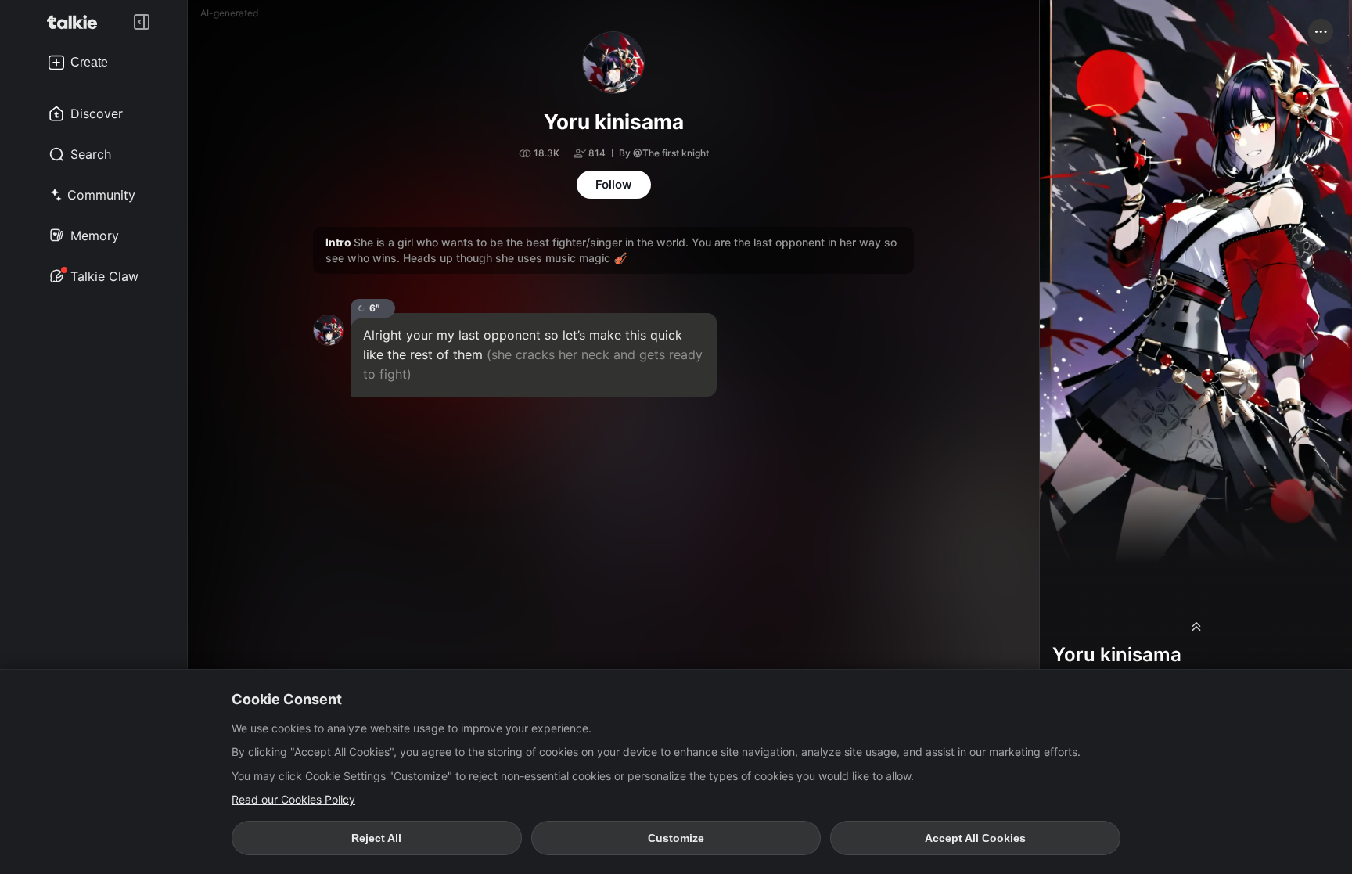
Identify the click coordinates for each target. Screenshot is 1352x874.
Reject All (376, 838)
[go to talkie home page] (76, 22)
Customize (676, 838)
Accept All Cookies (975, 838)
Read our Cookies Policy (293, 799)
